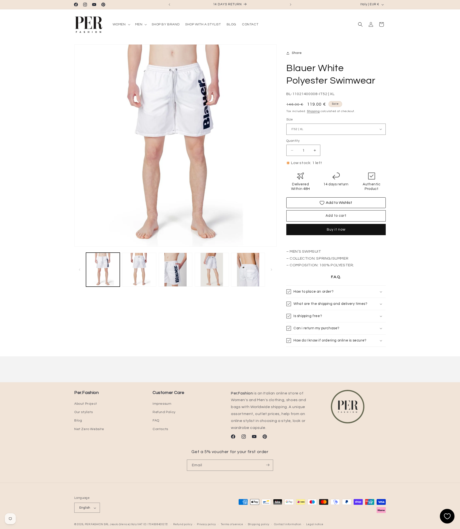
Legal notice (314, 524)
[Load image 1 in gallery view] (103, 269)
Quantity (292, 140)
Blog (78, 420)
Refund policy (182, 524)
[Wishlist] (447, 516)
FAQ (156, 420)
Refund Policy (164, 412)
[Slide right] (271, 269)
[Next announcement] (290, 4)
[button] (121, 24)
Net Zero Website (89, 429)
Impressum (162, 403)
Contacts (160, 429)
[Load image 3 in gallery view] (175, 269)
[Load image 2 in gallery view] (139, 269)
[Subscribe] (267, 465)
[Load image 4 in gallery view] (212, 269)
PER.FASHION (94, 524)
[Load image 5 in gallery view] (248, 269)
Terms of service (232, 524)
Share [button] (297, 53)
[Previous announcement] (169, 4)
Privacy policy (206, 524)
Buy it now (336, 229)
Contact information (287, 524)
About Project (85, 403)
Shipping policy (259, 524)
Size (289, 119)
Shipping (313, 111)
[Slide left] (79, 269)
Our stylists (83, 412)
